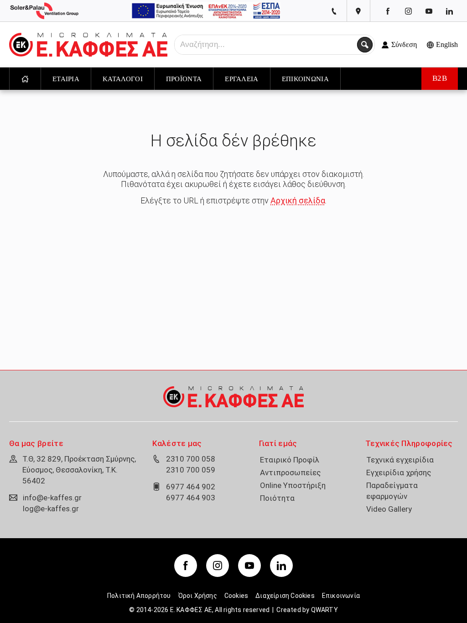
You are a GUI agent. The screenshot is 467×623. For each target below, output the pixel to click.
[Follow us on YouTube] (428, 11)
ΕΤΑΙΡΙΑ (65, 79)
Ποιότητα (277, 498)
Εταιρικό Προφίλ (289, 459)
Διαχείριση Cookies (285, 595)
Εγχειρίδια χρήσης (398, 472)
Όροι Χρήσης (197, 595)
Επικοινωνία (341, 595)
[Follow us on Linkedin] (449, 11)
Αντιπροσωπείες (290, 472)
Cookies (236, 595)
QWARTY (324, 609)
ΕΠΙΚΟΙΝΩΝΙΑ (305, 79)
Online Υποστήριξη (293, 485)
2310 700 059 (190, 469)
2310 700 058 (190, 458)
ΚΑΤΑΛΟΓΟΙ (123, 79)
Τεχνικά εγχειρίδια (400, 459)
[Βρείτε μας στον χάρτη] (358, 11)
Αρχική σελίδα (297, 200)
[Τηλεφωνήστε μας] (334, 11)
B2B (439, 78)
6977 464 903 (190, 497)
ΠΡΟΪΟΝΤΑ (184, 79)
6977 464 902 (190, 486)
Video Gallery (389, 509)
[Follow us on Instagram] (408, 11)
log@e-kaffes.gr (51, 508)
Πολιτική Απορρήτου (139, 595)
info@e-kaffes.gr (52, 497)
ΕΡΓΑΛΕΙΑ (241, 79)
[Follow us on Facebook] (387, 11)
